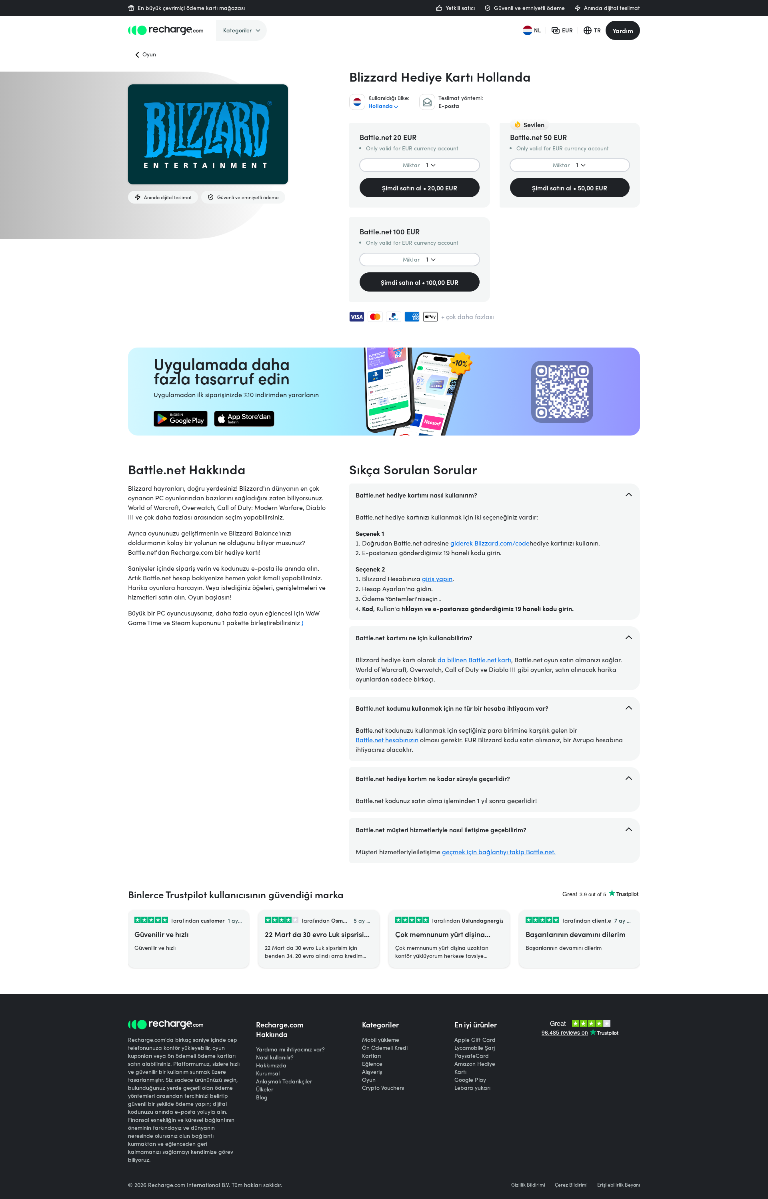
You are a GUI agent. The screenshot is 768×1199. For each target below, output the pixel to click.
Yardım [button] (622, 30)
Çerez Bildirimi (571, 1184)
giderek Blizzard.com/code (490, 543)
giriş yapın (437, 578)
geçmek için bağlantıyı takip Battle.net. (499, 851)
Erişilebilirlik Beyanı (618, 1184)
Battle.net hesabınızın (387, 739)
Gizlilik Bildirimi (528, 1184)
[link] (181, 419)
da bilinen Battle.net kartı (474, 659)
